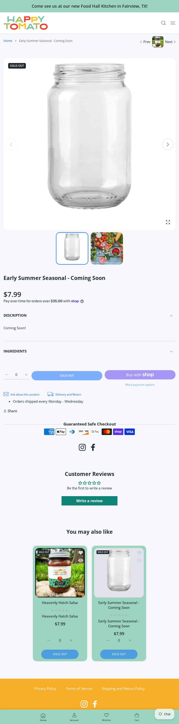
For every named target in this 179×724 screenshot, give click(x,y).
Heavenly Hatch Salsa (60, 602)
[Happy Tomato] (25, 23)
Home (7, 41)
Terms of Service (79, 688)
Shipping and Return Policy (123, 688)
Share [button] (12, 410)
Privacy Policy (45, 688)
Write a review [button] (89, 500)
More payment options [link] (140, 385)
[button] (167, 144)
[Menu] (173, 23)
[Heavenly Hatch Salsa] (60, 572)
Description (15, 315)
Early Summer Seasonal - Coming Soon (118, 605)
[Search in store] (163, 23)
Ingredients (15, 351)
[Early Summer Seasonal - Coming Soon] (119, 572)
